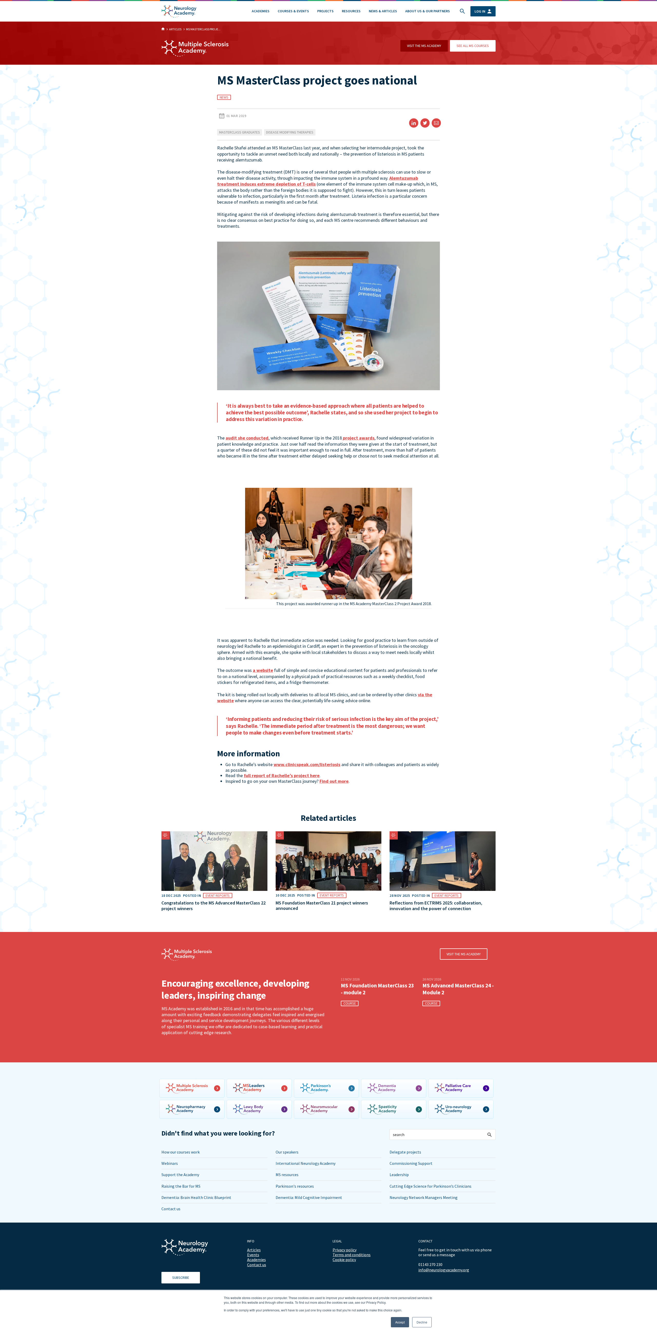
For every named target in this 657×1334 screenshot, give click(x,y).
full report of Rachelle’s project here (282, 775)
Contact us (170, 1208)
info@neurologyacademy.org (443, 1270)
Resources (351, 11)
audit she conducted (247, 438)
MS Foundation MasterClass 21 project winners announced (322, 905)
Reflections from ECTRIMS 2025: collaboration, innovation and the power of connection (436, 905)
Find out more (334, 781)
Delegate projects (405, 1152)
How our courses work (180, 1152)
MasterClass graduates (239, 132)
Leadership (399, 1174)
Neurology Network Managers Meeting (424, 1197)
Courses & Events (293, 11)
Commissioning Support (411, 1163)
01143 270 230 (430, 1264)
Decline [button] (422, 1322)
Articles (254, 1249)
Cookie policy (344, 1259)
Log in (480, 11)
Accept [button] (400, 1322)
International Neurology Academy (305, 1163)
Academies (260, 11)
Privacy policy (344, 1249)
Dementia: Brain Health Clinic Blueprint (196, 1197)
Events (253, 1254)
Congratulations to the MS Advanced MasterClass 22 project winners (213, 905)
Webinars (169, 1163)
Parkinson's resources (295, 1186)
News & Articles (383, 11)
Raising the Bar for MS (180, 1186)
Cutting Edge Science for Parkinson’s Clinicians (430, 1186)
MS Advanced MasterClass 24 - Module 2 (458, 989)
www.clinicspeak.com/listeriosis (307, 764)
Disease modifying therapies (289, 132)
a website (263, 670)
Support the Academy (180, 1174)
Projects (325, 11)
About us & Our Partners (427, 11)
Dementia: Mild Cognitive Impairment (309, 1197)
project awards (358, 438)
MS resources (287, 1174)
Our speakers (287, 1152)
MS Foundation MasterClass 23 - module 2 (377, 989)
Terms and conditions (352, 1254)
